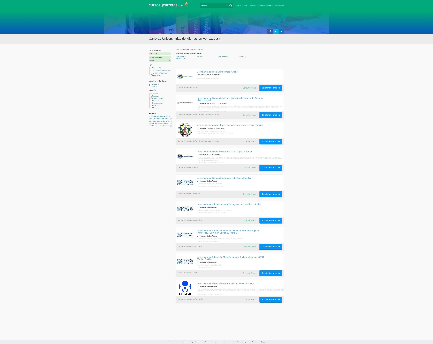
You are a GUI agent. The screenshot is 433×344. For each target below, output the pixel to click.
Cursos (245, 5)
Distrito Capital (157, 98)
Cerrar (263, 342)
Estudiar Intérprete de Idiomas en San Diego (210, 162)
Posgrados (252, 5)
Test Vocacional (279, 5)
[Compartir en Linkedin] (281, 31)
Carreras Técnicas (160, 73)
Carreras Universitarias (162, 71)
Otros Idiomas (222, 57)
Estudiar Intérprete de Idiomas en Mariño (209, 294)
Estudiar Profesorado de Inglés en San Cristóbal (211, 212)
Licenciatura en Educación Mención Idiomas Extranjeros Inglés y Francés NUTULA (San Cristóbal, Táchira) (228, 231)
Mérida (155, 105)
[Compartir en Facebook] (270, 31)
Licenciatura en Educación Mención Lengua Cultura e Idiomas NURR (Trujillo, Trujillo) (230, 258)
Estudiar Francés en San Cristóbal (207, 241)
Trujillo (155, 101)
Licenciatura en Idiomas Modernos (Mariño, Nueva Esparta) (225, 283)
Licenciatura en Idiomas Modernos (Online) (217, 71)
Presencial (154, 84)
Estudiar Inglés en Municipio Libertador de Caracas (212, 111)
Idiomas (200, 49)
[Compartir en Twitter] (276, 31)
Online (153, 86)
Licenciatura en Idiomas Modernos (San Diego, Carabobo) (225, 151)
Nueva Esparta (157, 103)
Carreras (238, 5)
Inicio (177, 49)
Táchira (155, 96)
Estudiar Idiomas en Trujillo (205, 267)
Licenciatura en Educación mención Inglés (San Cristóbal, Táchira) (229, 204)
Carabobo (156, 108)
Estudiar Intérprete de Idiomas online (208, 78)
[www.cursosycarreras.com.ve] (168, 5)
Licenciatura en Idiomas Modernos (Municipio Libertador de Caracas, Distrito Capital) (230, 99)
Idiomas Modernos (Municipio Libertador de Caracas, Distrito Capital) (230, 125)
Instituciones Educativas (265, 5)
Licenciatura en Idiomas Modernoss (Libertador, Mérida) (224, 178)
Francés (241, 57)
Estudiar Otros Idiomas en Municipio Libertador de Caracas (215, 133)
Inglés (199, 57)
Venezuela (152, 93)
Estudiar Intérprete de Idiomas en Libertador (210, 186)
